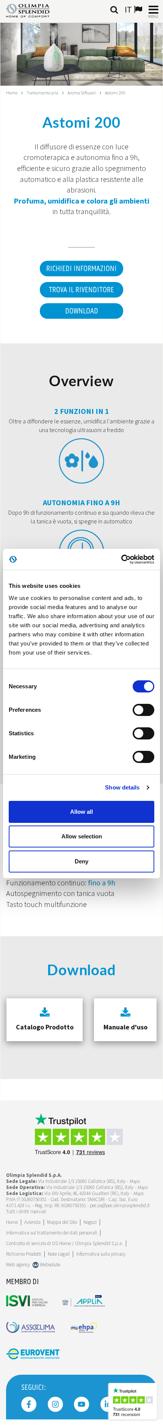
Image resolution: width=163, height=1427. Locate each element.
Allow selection (81, 836)
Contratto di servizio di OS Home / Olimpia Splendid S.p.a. (64, 1243)
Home (11, 93)
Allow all (81, 811)
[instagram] (55, 1404)
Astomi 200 (115, 93)
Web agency (18, 1264)
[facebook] (28, 1404)
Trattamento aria (42, 93)
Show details (122, 787)
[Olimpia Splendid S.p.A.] (33, 9)
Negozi (90, 1222)
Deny (81, 861)
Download (81, 311)
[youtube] (81, 1404)
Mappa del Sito (62, 1222)
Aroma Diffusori (81, 93)
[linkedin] (108, 1404)
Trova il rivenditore (81, 290)
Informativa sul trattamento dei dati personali (51, 1233)
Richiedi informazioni (81, 269)
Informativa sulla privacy (100, 1254)
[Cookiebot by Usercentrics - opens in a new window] (121, 559)
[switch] (143, 710)
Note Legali (59, 1254)
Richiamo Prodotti (23, 1254)
